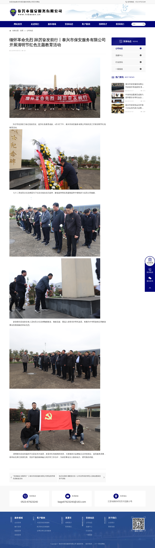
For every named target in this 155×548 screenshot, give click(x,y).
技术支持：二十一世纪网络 (95, 544)
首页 (21, 30)
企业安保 (18, 522)
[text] (137, 24)
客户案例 (86, 24)
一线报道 (119, 69)
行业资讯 (119, 62)
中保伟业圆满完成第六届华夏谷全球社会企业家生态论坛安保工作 (134, 96)
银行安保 (18, 527)
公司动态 (30, 30)
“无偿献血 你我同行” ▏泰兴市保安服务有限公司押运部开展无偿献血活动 (34, 477)
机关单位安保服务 (43, 527)
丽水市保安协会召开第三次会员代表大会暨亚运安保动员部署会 (134, 106)
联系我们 (120, 24)
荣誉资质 (111, 527)
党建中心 (119, 55)
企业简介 (111, 522)
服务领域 (52, 24)
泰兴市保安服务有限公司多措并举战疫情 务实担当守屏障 (134, 85)
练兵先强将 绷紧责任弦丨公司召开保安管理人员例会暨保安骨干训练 (80, 477)
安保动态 (69, 24)
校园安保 (18, 531)
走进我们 (35, 24)
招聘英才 (103, 24)
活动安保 (18, 535)
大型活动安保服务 (43, 522)
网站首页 (18, 24)
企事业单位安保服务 (44, 531)
